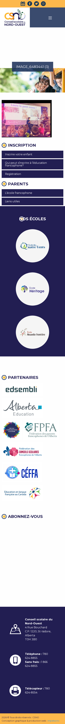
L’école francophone (18, 192)
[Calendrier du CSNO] (22, 3)
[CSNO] (15, 17)
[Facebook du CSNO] (29, 3)
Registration (13, 174)
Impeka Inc (54, 721)
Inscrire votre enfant (18, 154)
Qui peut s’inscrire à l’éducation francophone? (26, 164)
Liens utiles (12, 201)
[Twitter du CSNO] (36, 3)
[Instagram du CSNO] (43, 3)
